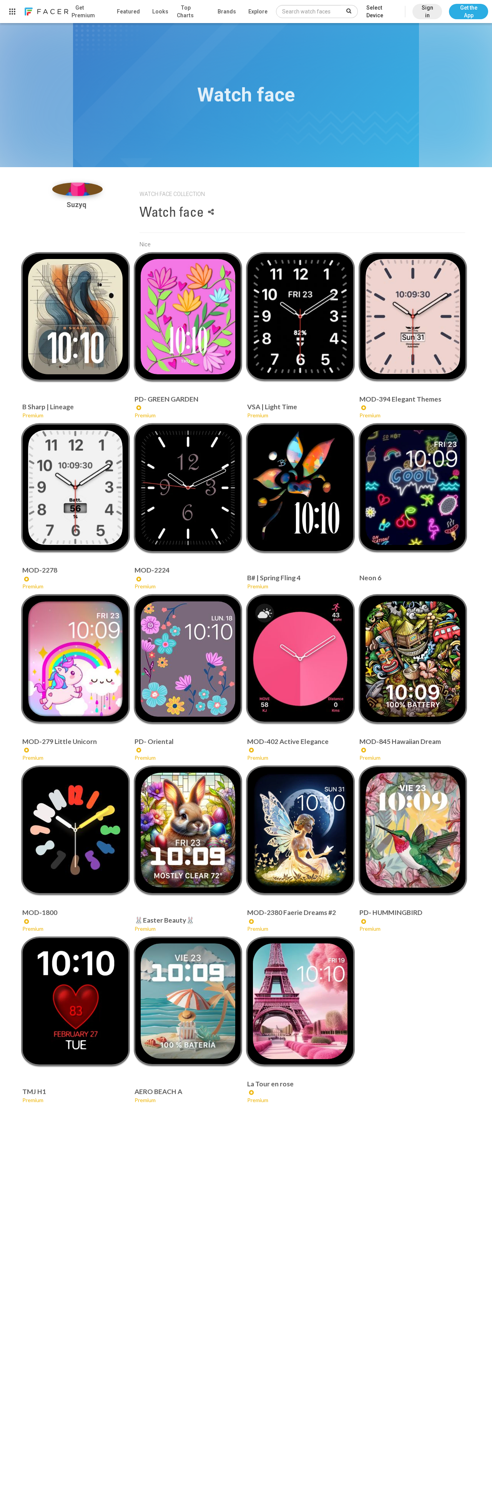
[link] (46, 11)
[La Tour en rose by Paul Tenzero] (300, 1001)
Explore (258, 11)
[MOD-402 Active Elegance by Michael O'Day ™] (300, 658)
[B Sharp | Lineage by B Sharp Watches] (75, 316)
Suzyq (77, 205)
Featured (128, 11)
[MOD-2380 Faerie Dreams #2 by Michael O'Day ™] (300, 830)
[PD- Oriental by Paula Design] (188, 659)
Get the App (468, 11)
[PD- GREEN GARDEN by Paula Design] (188, 316)
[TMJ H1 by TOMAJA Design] (75, 1001)
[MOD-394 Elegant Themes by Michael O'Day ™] (413, 316)
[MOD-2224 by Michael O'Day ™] (188, 487)
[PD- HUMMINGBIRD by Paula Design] (413, 830)
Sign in (427, 11)
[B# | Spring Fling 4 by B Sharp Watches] (300, 487)
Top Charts (185, 11)
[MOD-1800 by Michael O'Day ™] (75, 830)
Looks (160, 11)
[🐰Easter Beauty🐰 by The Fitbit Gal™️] (188, 830)
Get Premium (83, 11)
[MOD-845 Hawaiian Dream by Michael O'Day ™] (413, 659)
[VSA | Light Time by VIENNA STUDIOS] (300, 316)
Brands (227, 11)
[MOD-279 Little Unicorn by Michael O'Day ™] (75, 658)
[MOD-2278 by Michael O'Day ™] (75, 487)
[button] (468, 8)
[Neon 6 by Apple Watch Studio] (413, 487)
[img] (77, 189)
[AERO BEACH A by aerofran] (188, 1000)
